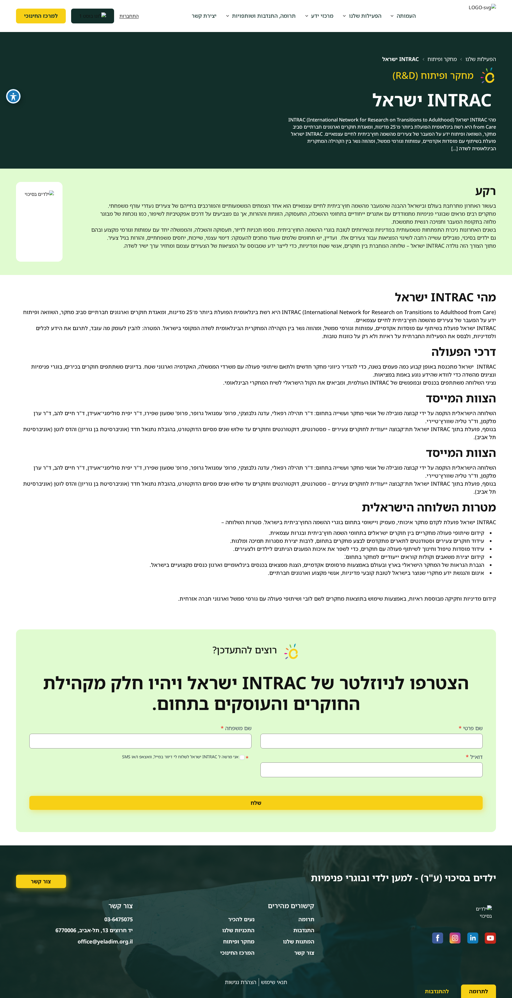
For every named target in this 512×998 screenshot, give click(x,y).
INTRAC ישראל (400, 59)
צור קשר (41, 881)
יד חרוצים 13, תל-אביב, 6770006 (94, 930)
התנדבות (303, 930)
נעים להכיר (241, 919)
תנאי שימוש (274, 982)
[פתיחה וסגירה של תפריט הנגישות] (13, 96)
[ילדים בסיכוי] (482, 16)
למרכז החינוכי (41, 15)
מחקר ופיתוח (442, 59)
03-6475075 (118, 919)
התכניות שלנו (238, 930)
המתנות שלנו (298, 941)
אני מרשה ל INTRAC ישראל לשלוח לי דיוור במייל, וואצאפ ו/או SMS (181, 756)
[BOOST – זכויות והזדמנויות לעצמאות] (92, 16)
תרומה (306, 919)
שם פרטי (471, 728)
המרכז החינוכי (237, 952)
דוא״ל (474, 756)
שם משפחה (236, 728)
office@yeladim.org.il (105, 941)
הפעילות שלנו (480, 59)
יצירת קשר (204, 15)
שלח (256, 802)
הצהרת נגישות (240, 982)
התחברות (129, 16)
